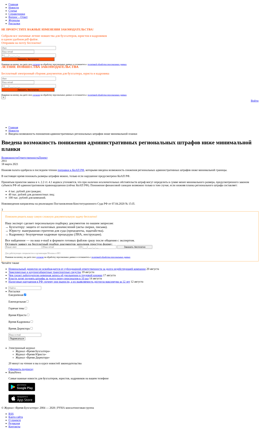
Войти (255, 100)
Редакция (14, 423)
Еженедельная (17, 301)
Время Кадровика (19, 321)
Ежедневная (15, 294)
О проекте (14, 420)
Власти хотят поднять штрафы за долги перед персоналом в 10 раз (48, 278)
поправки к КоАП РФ (71, 170)
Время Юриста (17, 315)
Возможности (9, 157)
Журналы (14, 20)
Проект (43, 157)
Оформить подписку (20, 369)
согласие (36, 64)
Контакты (14, 426)
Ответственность (28, 157)
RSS (11, 413)
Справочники (16, 13)
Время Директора (19, 328)
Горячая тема (16, 308)
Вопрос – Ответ (18, 17)
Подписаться (17, 338)
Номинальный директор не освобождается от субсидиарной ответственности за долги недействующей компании (77, 268)
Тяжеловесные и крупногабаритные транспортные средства (44, 272)
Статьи (12, 10)
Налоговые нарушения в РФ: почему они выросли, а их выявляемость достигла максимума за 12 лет (69, 281)
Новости (13, 7)
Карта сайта (15, 416)
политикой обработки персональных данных (107, 64)
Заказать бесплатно (28, 59)
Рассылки (14, 23)
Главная (13, 4)
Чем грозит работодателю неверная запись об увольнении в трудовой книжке (55, 275)
